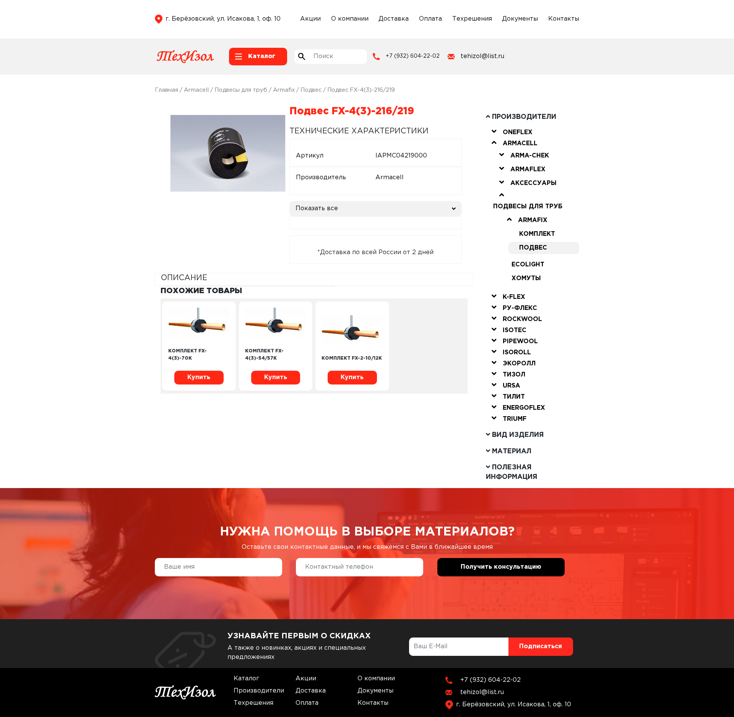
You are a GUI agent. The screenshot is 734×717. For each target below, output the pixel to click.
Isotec (514, 330)
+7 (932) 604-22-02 (413, 56)
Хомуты (526, 278)
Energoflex (524, 408)
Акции (310, 19)
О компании (350, 19)
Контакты (563, 19)
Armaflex (528, 169)
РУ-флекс (520, 308)
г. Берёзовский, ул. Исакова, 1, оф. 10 (223, 19)
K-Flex (514, 297)
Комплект (537, 234)
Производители (259, 691)
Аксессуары (533, 183)
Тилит (514, 397)
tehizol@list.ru (482, 56)
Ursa (511, 386)
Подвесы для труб (240, 90)
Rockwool (522, 319)
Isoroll (517, 352)
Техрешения (472, 19)
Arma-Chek (529, 156)
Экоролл (519, 364)
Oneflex (518, 132)
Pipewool (520, 341)
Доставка (393, 19)
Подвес (311, 90)
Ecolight (528, 265)
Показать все (317, 208)
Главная (166, 90)
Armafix (284, 90)
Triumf (514, 419)
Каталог (246, 678)
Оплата (430, 19)
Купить (198, 377)
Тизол (514, 375)
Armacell (196, 90)
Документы (520, 19)
